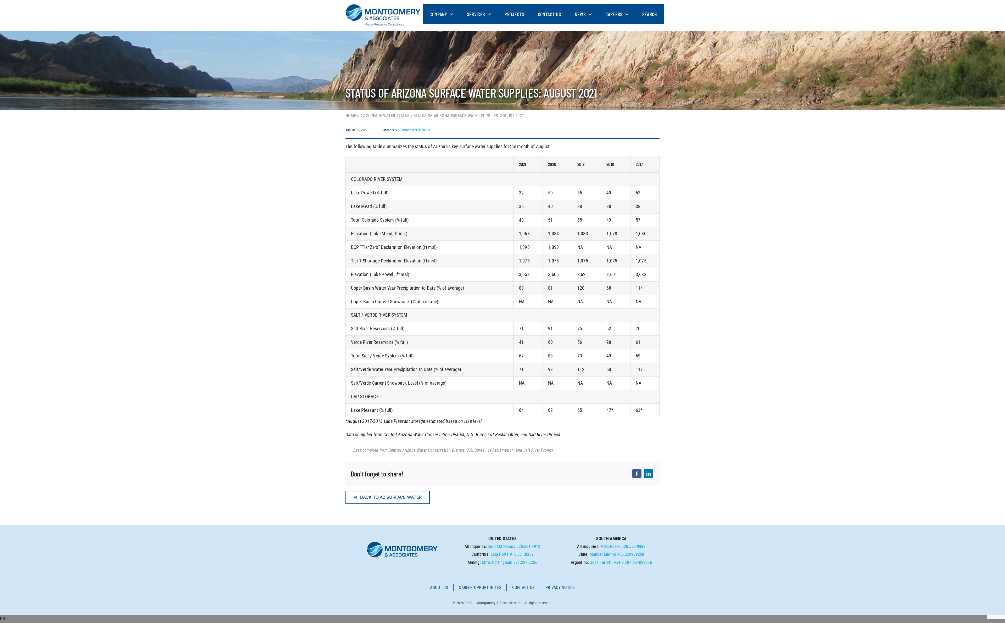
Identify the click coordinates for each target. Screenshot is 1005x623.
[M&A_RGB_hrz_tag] (383, 6)
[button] (502, 619)
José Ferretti (601, 562)
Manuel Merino (603, 554)
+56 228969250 (630, 554)
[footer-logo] (402, 543)
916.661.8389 (522, 554)
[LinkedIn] (648, 473)
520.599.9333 (633, 546)
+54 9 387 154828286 (633, 562)
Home (350, 115)
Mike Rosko (610, 546)
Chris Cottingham (497, 562)
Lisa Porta (500, 554)
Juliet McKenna (501, 546)
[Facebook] (637, 473)
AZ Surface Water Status (384, 115)
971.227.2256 (525, 562)
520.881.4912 (528, 546)
